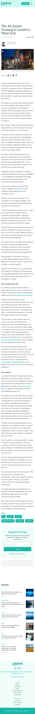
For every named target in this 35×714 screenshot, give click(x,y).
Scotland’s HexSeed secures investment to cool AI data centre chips (12, 604)
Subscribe (25, 3)
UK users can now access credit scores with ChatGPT (12, 637)
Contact (17, 688)
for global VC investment (23, 295)
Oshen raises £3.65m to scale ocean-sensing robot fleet (11, 616)
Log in (24, 553)
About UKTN (17, 686)
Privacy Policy (17, 692)
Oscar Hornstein (11, 42)
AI (1, 21)
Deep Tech (4, 612)
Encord (20, 189)
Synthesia (19, 520)
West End (29, 520)
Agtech (3, 623)
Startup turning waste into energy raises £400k (10, 626)
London (18, 516)
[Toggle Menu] (32, 3)
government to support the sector (13, 362)
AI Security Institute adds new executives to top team (11, 593)
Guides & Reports (17, 702)
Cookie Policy (17, 694)
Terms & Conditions (17, 690)
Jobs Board (17, 700)
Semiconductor (5, 600)
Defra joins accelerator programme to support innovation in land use (9, 648)
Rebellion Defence (8, 520)
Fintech (3, 633)
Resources (17, 698)
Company (17, 682)
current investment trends (10, 340)
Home (17, 684)
